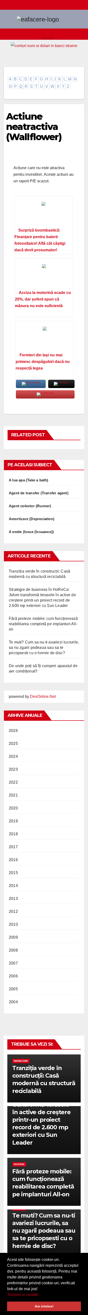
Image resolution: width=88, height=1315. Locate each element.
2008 (13, 950)
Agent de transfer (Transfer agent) (38, 493)
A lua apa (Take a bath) (28, 480)
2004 (13, 1002)
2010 (13, 924)
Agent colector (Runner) (30, 506)
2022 (13, 782)
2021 (13, 795)
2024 (13, 756)
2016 (13, 860)
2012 (13, 911)
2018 (13, 834)
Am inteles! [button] (44, 1306)
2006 (13, 976)
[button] (40, 1295)
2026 (13, 731)
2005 (13, 989)
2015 (13, 873)
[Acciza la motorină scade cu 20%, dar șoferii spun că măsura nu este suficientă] (44, 276)
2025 (13, 743)
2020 (13, 808)
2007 (13, 963)
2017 (13, 847)
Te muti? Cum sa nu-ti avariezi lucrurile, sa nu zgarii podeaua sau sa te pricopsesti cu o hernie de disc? (44, 647)
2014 (13, 886)
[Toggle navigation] (48, 34)
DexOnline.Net (43, 696)
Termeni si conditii (22, 1295)
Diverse (19, 1164)
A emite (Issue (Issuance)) (31, 532)
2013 (13, 898)
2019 (13, 821)
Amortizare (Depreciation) (31, 519)
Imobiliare (21, 1061)
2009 (13, 937)
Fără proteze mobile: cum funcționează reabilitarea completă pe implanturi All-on (43, 623)
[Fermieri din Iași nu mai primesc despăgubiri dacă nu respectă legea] (45, 338)
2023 (13, 769)
